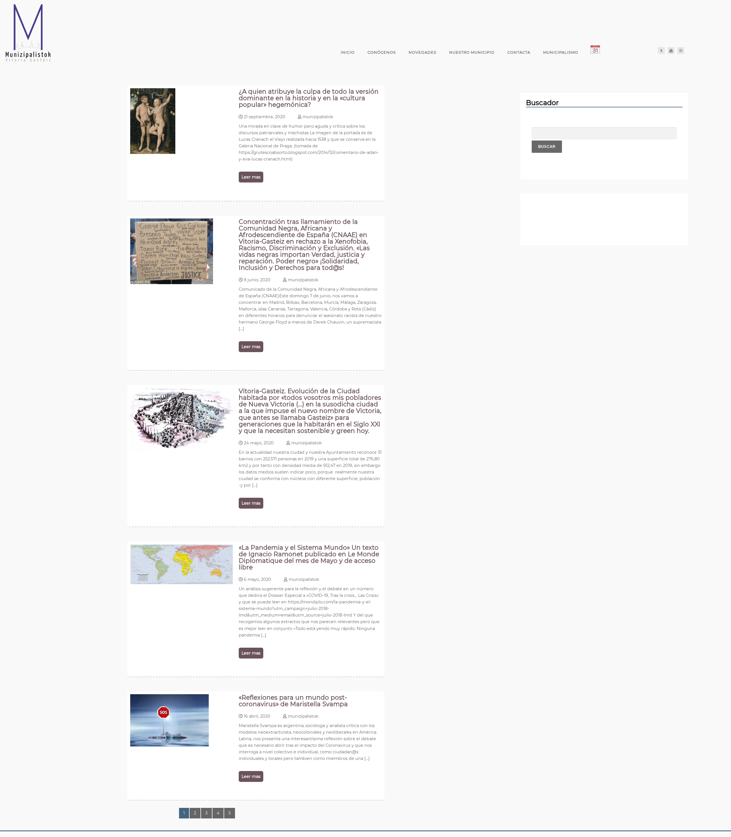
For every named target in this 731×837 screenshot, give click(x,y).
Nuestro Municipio (472, 52)
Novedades (422, 52)
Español (619, 52)
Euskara (639, 52)
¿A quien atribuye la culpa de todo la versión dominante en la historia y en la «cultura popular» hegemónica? (309, 98)
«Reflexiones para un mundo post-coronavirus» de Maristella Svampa (293, 701)
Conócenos (381, 52)
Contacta (518, 52)
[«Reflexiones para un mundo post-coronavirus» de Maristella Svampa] (169, 745)
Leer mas (251, 177)
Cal (595, 52)
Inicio (348, 52)
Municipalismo (560, 52)
